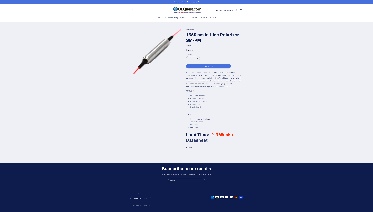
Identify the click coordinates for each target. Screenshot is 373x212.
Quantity (189, 54)
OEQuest (138, 205)
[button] (132, 10)
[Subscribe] (202, 180)
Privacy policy (147, 205)
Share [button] (190, 147)
